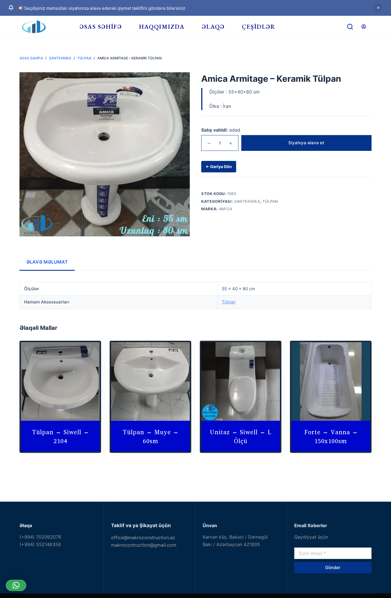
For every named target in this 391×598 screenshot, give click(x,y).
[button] (16, 585)
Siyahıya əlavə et (306, 143)
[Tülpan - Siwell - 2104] (60, 381)
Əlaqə (213, 26)
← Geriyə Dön (219, 166)
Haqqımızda (162, 26)
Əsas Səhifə (101, 26)
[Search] (350, 27)
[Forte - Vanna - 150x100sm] (330, 381)
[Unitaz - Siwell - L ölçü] (240, 381)
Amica (225, 209)
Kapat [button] (378, 7)
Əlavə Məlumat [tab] (47, 262)
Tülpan (270, 201)
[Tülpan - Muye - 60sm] (150, 381)
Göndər (332, 567)
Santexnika (247, 201)
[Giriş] (364, 26)
